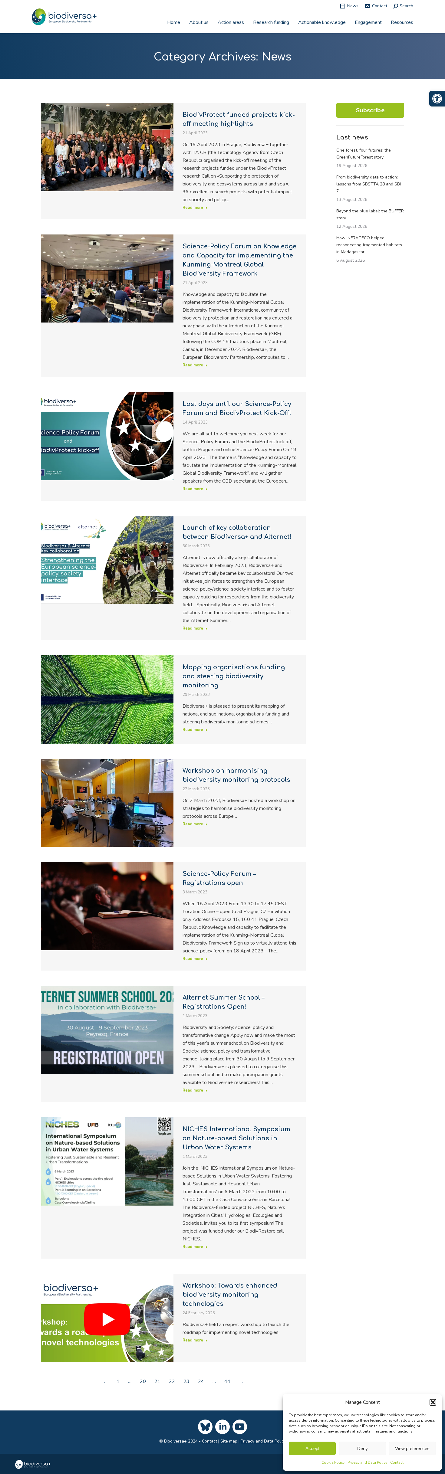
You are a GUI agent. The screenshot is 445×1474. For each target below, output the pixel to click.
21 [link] (157, 1381)
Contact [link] (397, 1462)
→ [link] (241, 1381)
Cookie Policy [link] (332, 1462)
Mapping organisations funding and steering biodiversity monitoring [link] (234, 676)
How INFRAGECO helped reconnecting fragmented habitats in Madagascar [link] (369, 245)
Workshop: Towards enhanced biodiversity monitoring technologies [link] (230, 1294)
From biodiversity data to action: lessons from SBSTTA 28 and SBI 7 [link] (368, 184)
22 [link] (172, 1381)
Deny (362, 1448)
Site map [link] (228, 1441)
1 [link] (118, 1381)
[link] (437, 98)
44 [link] (227, 1381)
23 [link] (186, 1381)
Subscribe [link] (370, 110)
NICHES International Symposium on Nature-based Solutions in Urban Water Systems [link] (236, 1138)
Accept (312, 1448)
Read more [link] (193, 207)
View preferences (412, 1448)
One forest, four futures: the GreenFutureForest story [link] (363, 153)
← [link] (105, 1381)
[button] (433, 1402)
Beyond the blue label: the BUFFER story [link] (370, 214)
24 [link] (201, 1381)
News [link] (352, 6)
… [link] (129, 1381)
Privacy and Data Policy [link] (367, 1462)
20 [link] (143, 1381)
